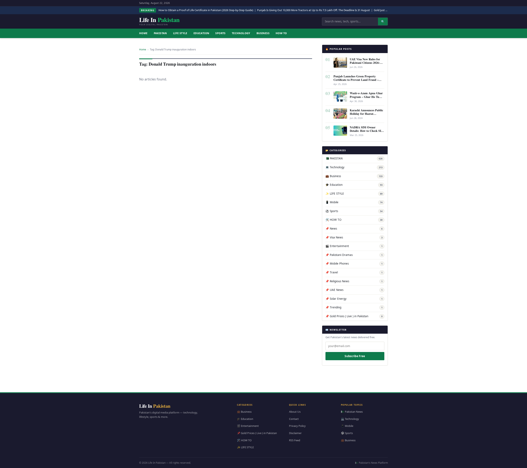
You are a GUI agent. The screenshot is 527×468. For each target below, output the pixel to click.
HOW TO (281, 33)
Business (263, 33)
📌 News (353, 228)
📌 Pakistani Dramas (353, 255)
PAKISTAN (160, 33)
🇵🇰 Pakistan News (352, 411)
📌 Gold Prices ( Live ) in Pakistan (353, 316)
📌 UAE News (353, 290)
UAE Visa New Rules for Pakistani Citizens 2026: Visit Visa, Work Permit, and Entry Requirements (365, 64)
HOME (143, 33)
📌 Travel (353, 272)
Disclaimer (295, 433)
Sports (220, 33)
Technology (241, 33)
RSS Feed (294, 440)
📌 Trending (353, 307)
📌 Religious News (353, 281)
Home (142, 49)
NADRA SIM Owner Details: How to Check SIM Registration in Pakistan (367, 130)
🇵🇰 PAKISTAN (353, 158)
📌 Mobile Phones (353, 263)
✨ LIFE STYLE (353, 193)
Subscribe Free (355, 356)
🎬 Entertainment (353, 246)
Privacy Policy (297, 426)
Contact (294, 418)
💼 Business (353, 176)
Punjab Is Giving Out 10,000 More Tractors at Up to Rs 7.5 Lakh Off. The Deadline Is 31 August (313, 10)
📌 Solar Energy (353, 299)
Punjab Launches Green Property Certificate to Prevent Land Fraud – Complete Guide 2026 (356, 79)
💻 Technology (353, 167)
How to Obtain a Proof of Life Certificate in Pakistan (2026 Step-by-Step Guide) (206, 10)
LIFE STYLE (180, 33)
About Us (295, 411)
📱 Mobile (353, 202)
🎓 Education (353, 185)
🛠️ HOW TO (353, 220)
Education (201, 33)
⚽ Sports (353, 211)
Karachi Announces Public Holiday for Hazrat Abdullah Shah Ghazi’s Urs (367, 113)
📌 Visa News (353, 237)
